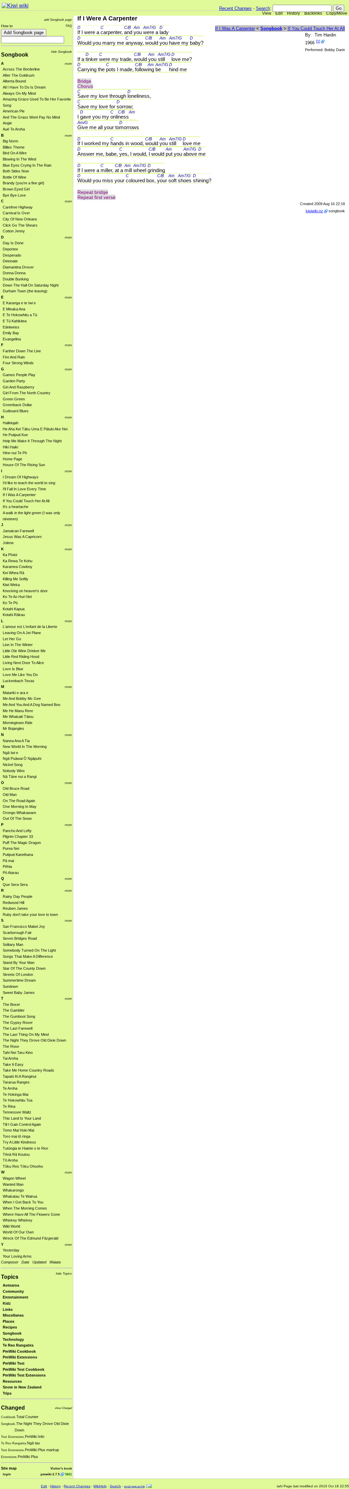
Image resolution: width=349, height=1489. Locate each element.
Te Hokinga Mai (15, 1094)
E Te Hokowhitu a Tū (20, 315)
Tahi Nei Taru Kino (18, 1052)
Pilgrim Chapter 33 (18, 836)
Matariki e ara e (15, 693)
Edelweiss (11, 327)
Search (263, 8)
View (266, 13)
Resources (12, 1381)
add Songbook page (58, 19)
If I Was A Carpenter (19, 495)
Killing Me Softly (15, 579)
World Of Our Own (18, 1232)
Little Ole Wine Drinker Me (24, 651)
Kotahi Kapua (14, 609)
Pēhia (7, 866)
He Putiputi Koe (15, 435)
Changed (13, 1408)
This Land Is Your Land (22, 1118)
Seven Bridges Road (20, 938)
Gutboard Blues (16, 411)
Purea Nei (11, 848)
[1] (318, 41)
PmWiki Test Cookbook (23, 1369)
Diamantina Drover (18, 267)
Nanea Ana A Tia (16, 741)
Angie (7, 123)
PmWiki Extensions (20, 1357)
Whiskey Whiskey (17, 1220)
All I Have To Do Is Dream (24, 87)
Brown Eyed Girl (16, 189)
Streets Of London (18, 974)
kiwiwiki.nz (314, 211)
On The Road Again (19, 801)
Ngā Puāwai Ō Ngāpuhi (22, 758)
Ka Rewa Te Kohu (17, 561)
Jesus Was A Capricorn (22, 537)
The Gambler (14, 1010)
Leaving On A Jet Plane (22, 633)
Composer (9, 1262)
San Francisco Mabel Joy (24, 926)
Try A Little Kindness (19, 1142)
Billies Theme (14, 147)
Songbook (14, 55)
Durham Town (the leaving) (25, 291)
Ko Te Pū (10, 603)
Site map (9, 1468)
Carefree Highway (18, 207)
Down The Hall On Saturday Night (31, 285)
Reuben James (15, 908)
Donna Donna (14, 273)
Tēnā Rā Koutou (16, 1154)
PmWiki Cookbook (19, 1351)
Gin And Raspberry (18, 387)
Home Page (12, 459)
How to (7, 26)
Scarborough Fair (17, 933)
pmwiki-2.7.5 (50, 1474)
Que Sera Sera (15, 884)
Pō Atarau (11, 873)
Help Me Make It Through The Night (32, 441)
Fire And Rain (14, 357)
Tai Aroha (10, 1058)
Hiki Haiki (10, 447)
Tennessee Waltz (17, 1112)
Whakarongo (13, 1190)
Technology (13, 1339)
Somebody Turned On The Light (29, 950)
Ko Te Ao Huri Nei (17, 597)
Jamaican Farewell (18, 531)
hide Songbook (61, 51)
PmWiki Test (14, 1363)
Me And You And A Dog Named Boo (31, 705)
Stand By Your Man (18, 963)
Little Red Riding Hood (21, 657)
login (7, 1474)
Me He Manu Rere (18, 711)
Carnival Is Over (16, 213)
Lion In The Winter (18, 645)
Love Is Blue (13, 669)
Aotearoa (11, 1285)
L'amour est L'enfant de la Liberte (30, 627)
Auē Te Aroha (14, 129)
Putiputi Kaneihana (18, 855)
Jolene (8, 543)
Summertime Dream (19, 980)
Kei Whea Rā (13, 573)
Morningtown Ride (17, 723)
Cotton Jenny (14, 231)
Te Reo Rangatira (18, 1345)
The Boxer (11, 1004)
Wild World (11, 1226)
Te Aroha (10, 1088)
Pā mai (8, 861)
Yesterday (11, 1250)
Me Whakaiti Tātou (18, 717)
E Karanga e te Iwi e (19, 303)
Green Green (14, 399)
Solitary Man (13, 944)
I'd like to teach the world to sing (29, 483)
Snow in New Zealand (22, 1387)
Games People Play (19, 375)
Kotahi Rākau (14, 615)
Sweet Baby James (19, 993)
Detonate (10, 261)
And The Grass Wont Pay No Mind (31, 117)
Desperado (12, 255)
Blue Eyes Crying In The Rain (27, 165)
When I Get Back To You (23, 1202)
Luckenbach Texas (18, 681)
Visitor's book (61, 1468)
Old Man (10, 795)
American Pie (14, 111)
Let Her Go (12, 639)
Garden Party (14, 381)
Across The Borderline (21, 69)
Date (25, 1262)
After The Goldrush (18, 75)
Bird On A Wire (15, 153)
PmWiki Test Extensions (24, 1375)
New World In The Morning (25, 746)
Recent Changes (235, 8)
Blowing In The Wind (19, 159)
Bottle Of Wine (14, 177)
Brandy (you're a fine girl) (23, 183)
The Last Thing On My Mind (26, 1034)
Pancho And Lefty (17, 831)
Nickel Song (12, 765)
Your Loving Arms (17, 1256)
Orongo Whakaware (19, 813)
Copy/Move (336, 13)
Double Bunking (16, 279)
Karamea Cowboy (17, 567)
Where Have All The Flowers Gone (31, 1214)
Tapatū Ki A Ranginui (19, 1076)
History (293, 13)
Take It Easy (13, 1064)
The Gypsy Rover (18, 1022)
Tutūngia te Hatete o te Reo (25, 1148)
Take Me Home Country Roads (28, 1070)
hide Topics (64, 1273)
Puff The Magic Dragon (22, 843)
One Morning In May (19, 806)
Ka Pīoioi (10, 555)
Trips (7, 1393)
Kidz (7, 1303)
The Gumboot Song (19, 1016)
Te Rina (9, 1106)
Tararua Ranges (16, 1082)
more (68, 63)
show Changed (63, 1408)
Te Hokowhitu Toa (17, 1100)
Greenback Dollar (17, 405)
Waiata (55, 1262)
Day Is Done (13, 243)
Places (8, 1321)
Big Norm (10, 141)
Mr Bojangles (13, 728)
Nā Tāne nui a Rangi (19, 776)
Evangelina (12, 339)
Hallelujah (10, 423)
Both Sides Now (16, 171)
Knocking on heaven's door (25, 591)
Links (8, 1309)
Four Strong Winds (18, 363)
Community (13, 1291)
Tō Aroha (10, 1160)
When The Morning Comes (25, 1208)
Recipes (10, 1327)
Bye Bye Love (14, 195)
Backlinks (313, 13)
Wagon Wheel (14, 1178)
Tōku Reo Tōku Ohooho (23, 1166)
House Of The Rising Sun (24, 465)
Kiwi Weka (11, 585)
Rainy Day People (17, 896)
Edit (279, 13)
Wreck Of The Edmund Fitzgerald (30, 1238)
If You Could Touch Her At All (26, 501)
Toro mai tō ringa (16, 1136)
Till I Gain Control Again (22, 1124)
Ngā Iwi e (10, 753)
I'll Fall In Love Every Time (24, 489)
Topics (9, 1277)
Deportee (10, 249)
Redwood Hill (13, 903)
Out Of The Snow (17, 818)
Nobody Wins (14, 771)
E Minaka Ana (14, 309)
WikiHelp (100, 1486)
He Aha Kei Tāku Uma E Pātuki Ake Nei (35, 429)
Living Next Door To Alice (23, 663)
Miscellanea (13, 1315)
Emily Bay (11, 333)
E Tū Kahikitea (15, 321)
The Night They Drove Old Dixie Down (34, 1040)
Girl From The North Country (26, 393)
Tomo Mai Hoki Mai (18, 1130)
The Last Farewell (17, 1028)
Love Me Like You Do (20, 675)
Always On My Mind (19, 93)
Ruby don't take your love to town (30, 914)
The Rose (11, 1046)
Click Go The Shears (20, 225)
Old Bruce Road (16, 788)
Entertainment (15, 1297)
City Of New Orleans (20, 219)
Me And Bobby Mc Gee (22, 698)
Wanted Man (13, 1184)
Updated (39, 1262)
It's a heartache (15, 507)
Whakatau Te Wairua (20, 1196)
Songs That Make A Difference (28, 956)
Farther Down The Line (22, 351)
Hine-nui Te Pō (15, 453)
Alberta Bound (14, 81)
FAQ (69, 26)
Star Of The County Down (24, 968)
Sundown (10, 986)
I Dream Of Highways (21, 477)
